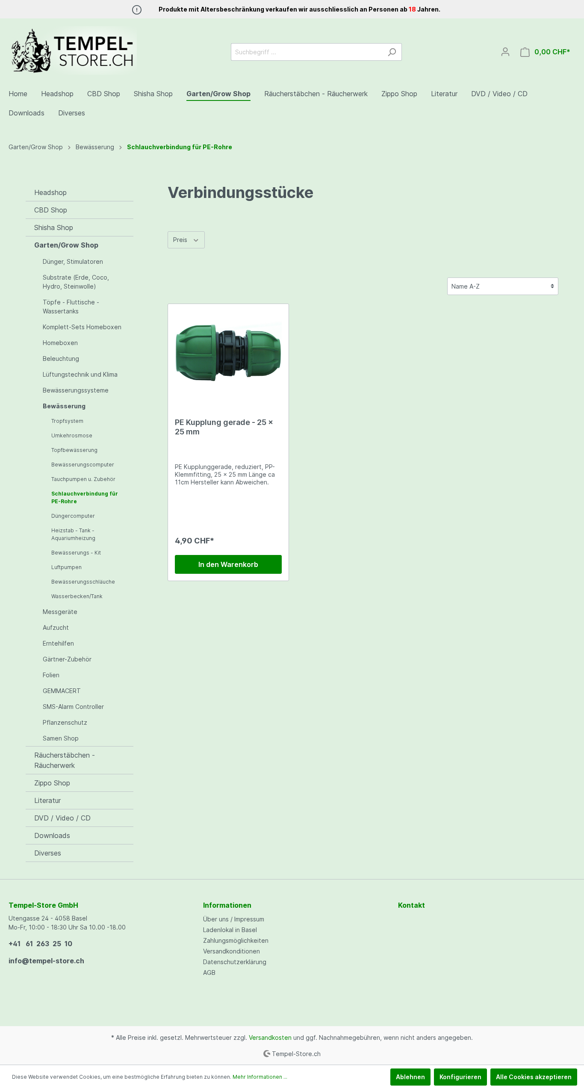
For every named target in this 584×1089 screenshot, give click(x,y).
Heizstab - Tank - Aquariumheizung (73, 534)
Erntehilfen (58, 643)
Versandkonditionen (231, 951)
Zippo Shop (52, 783)
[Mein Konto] (505, 52)
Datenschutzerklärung (234, 961)
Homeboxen (60, 342)
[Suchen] (392, 52)
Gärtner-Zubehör (67, 659)
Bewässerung (64, 406)
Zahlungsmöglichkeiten (235, 940)
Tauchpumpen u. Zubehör (83, 479)
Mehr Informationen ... (260, 1077)
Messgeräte (60, 611)
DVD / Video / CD (62, 818)
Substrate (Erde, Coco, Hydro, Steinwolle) (76, 282)
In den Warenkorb (228, 564)
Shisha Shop (53, 227)
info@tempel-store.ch (46, 960)
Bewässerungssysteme (76, 390)
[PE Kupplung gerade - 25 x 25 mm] (228, 353)
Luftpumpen (66, 567)
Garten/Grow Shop (66, 245)
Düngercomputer (73, 516)
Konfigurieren (460, 1076)
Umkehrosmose (71, 435)
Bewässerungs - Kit (76, 552)
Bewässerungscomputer (82, 464)
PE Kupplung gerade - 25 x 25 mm (224, 427)
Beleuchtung (61, 358)
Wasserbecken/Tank (77, 596)
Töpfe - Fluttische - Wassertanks (71, 306)
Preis (181, 239)
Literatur (47, 800)
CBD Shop (50, 210)
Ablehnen (410, 1076)
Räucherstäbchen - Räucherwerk (64, 760)
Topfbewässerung (74, 450)
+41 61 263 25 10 (40, 943)
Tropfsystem (67, 421)
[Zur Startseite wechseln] (73, 50)
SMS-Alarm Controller (73, 706)
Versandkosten (270, 1037)
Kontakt (411, 905)
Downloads (52, 835)
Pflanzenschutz (65, 722)
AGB (209, 972)
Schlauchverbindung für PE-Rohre (84, 497)
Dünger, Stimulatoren (73, 261)
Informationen (227, 905)
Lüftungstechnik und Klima (80, 374)
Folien (51, 675)
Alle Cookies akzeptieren (534, 1076)
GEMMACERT (62, 690)
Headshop (50, 192)
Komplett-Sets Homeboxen (82, 327)
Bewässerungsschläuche (83, 581)
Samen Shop (61, 738)
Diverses (47, 853)
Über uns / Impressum (233, 919)
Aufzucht (56, 627)
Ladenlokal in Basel (230, 929)
